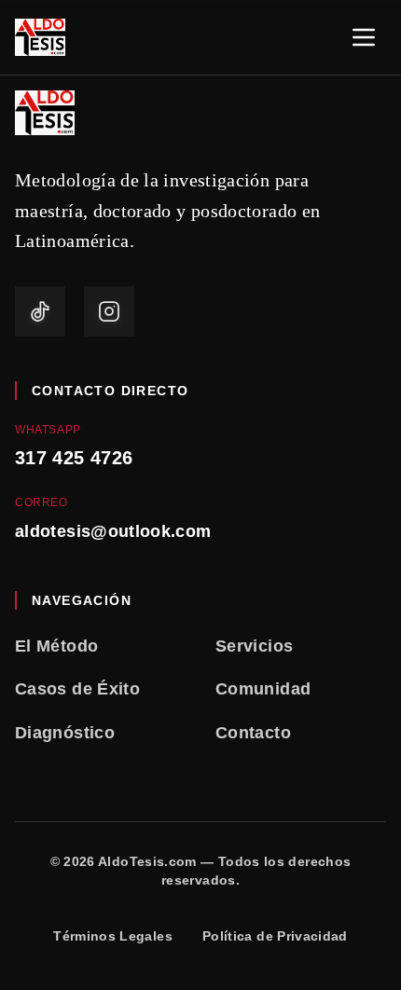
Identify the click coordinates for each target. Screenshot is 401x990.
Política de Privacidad (275, 935)
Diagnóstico (65, 732)
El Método (56, 646)
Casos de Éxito (77, 689)
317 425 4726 (73, 457)
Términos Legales (113, 935)
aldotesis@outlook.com (113, 531)
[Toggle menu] (363, 37)
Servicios (254, 646)
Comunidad (263, 689)
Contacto (253, 732)
